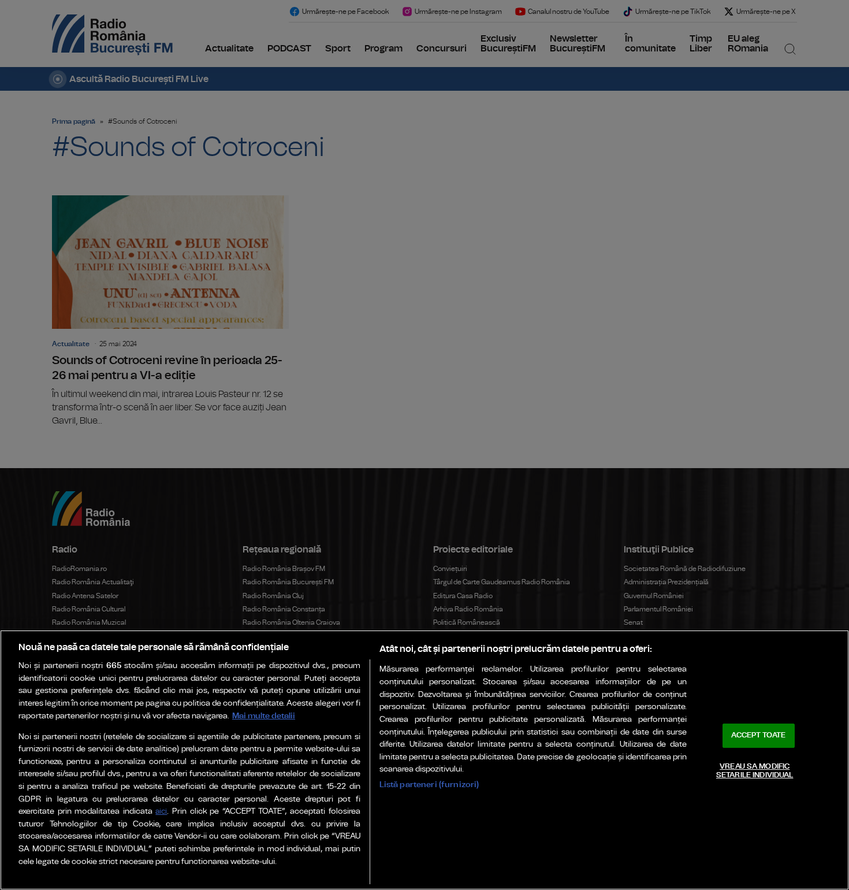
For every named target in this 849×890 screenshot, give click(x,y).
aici (161, 811)
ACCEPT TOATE (758, 735)
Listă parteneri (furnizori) (429, 784)
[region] (424, 760)
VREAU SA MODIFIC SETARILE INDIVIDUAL (754, 771)
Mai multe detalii (263, 715)
